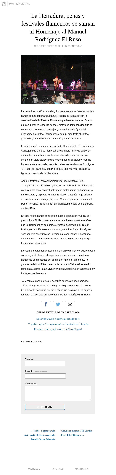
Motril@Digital (19, 4)
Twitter (58, 304)
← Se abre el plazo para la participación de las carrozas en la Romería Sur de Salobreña (39, 435)
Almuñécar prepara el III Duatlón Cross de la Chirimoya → (76, 433)
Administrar (82, 469)
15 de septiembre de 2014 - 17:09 (52, 46)
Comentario (31, 383)
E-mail (36, 371)
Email (70, 304)
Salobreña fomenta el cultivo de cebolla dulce (58, 319)
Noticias (77, 46)
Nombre (29, 359)
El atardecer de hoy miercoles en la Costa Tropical (58, 329)
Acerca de (34, 469)
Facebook (46, 304)
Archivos (58, 469)
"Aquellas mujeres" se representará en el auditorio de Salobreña (58, 324)
